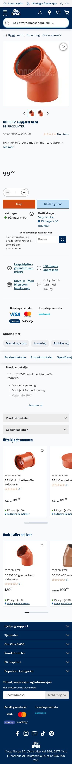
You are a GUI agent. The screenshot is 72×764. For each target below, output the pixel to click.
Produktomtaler (42, 357)
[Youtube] (34, 733)
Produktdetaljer (15, 357)
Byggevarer (16, 35)
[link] (56, 134)
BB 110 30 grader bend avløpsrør (20, 577)
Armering (40, 343)
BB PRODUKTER (14, 126)
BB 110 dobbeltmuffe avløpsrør (19, 482)
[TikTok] (43, 733)
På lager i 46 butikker (18, 514)
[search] (7, 22)
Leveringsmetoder (50, 308)
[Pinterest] (51, 733)
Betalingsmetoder (21, 308)
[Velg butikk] (49, 12)
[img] (25, 489)
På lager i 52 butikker (18, 603)
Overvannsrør (51, 35)
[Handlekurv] (67, 12)
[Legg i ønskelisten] (63, 47)
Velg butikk (46, 217)
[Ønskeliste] (58, 12)
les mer (8, 147)
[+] (24, 192)
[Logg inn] (40, 12)
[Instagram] (26, 733)
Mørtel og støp (16, 343)
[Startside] (22, 12)
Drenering (33, 35)
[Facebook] (17, 733)
